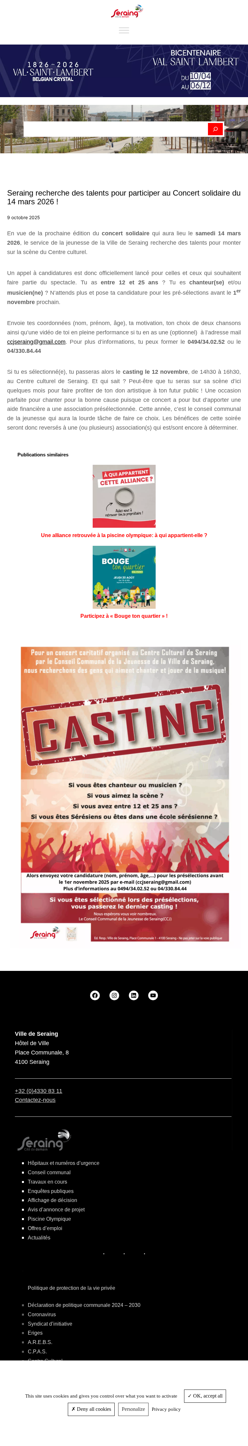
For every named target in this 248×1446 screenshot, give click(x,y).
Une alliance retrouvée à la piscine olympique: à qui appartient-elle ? (124, 535)
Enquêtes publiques (51, 1191)
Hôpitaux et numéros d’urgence (63, 1163)
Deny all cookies (93, 1409)
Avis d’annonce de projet (56, 1209)
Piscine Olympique (49, 1219)
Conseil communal (49, 1172)
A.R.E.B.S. (40, 1342)
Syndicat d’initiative (50, 1324)
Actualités (39, 1237)
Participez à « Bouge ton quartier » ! (124, 616)
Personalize (133, 1409)
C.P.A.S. (37, 1351)
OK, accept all (207, 1396)
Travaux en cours (47, 1182)
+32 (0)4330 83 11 (38, 1091)
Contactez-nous (35, 1100)
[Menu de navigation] (124, 30)
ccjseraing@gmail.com (36, 342)
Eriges (35, 1333)
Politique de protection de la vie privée (71, 1288)
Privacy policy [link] (166, 1409)
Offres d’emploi (45, 1228)
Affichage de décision (52, 1200)
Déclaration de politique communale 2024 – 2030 (84, 1305)
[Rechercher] (215, 129)
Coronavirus (42, 1314)
